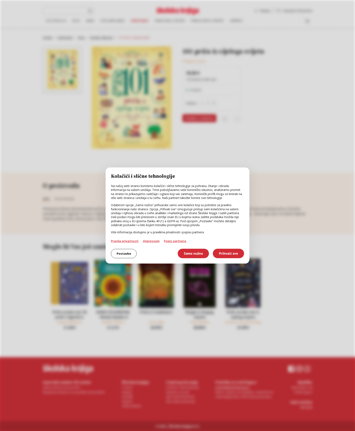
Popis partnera (175, 241)
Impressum (151, 241)
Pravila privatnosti (124, 241)
